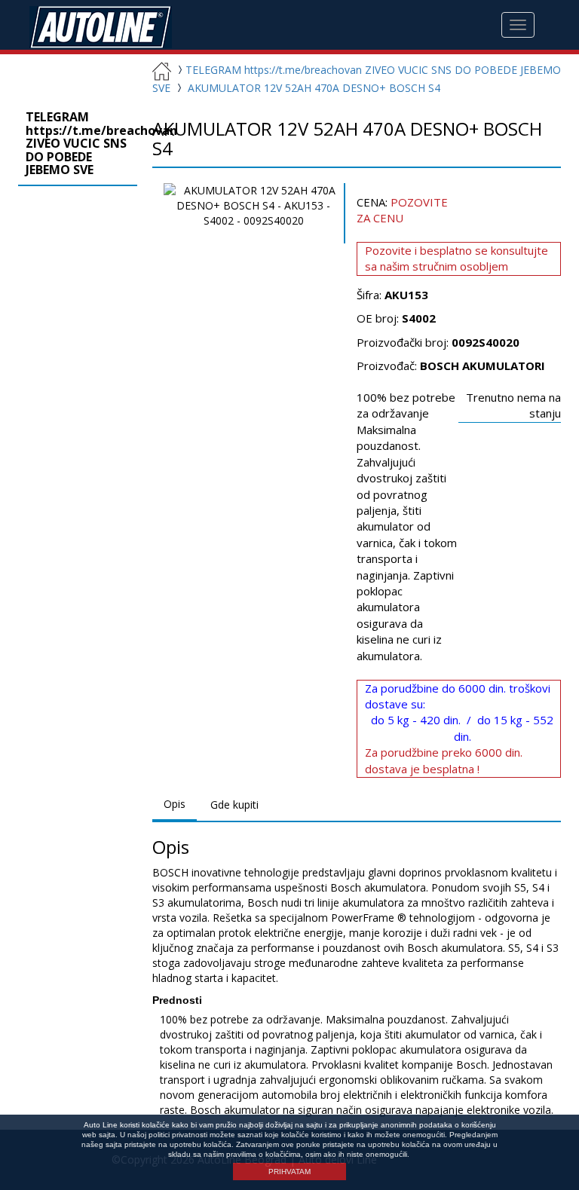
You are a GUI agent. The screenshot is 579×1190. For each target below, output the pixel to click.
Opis (174, 804)
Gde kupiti (234, 804)
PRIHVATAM (289, 1171)
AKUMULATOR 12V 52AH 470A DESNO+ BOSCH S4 (314, 88)
